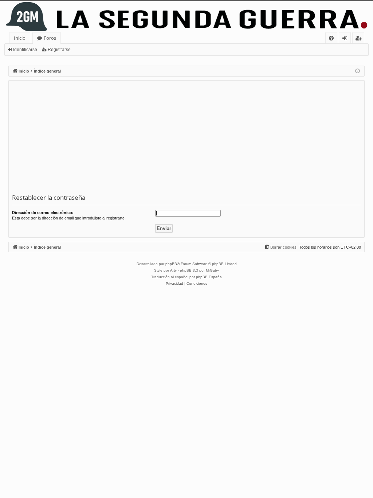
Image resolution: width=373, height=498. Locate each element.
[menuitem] (331, 38)
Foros (50, 38)
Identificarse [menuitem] (346, 39)
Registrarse (59, 49)
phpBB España (209, 277)
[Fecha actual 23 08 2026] (357, 71)
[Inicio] (186, 16)
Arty (173, 270)
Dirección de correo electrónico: (43, 212)
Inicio (19, 38)
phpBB (171, 264)
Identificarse (25, 49)
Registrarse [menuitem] (360, 39)
